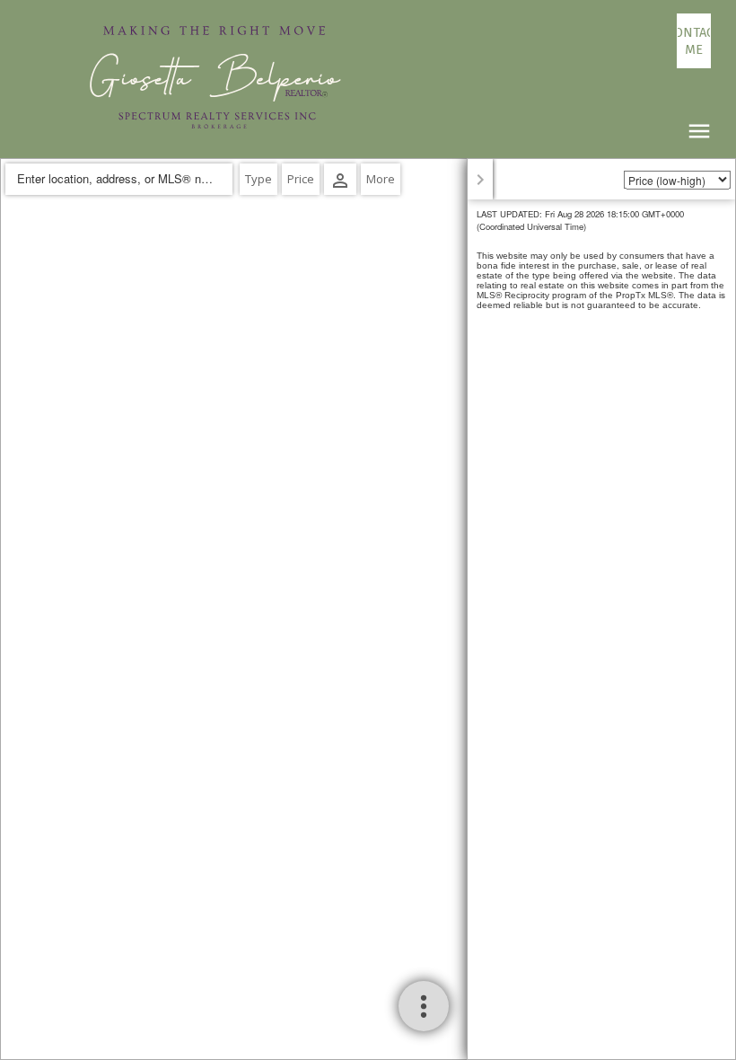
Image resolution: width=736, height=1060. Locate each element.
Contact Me (694, 40)
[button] (694, 40)
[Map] (368, 609)
